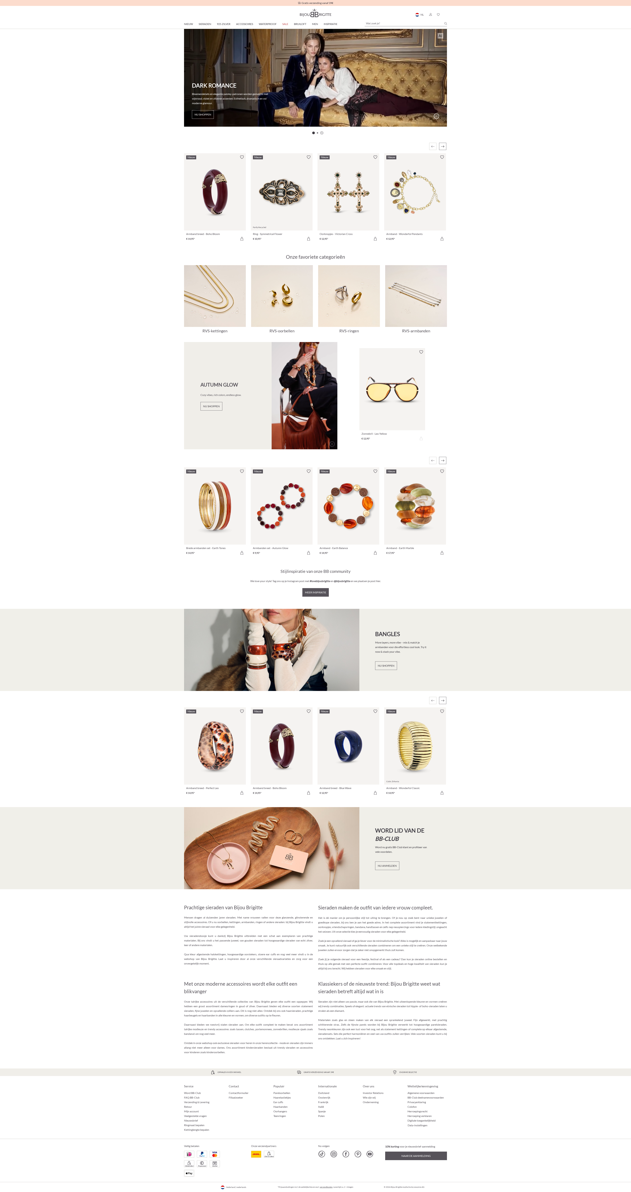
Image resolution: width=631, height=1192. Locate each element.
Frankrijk (323, 1102)
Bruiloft (300, 23)
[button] (430, 15)
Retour (188, 1106)
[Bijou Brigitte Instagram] (334, 1154)
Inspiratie (330, 23)
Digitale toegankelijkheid (422, 1120)
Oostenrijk (324, 1097)
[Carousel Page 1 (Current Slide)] (313, 133)
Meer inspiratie (315, 592)
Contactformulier (238, 1092)
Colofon (412, 1106)
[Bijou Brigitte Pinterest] (358, 1154)
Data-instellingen (417, 1125)
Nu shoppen (203, 114)
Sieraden (205, 23)
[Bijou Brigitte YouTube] (370, 1154)
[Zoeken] (446, 23)
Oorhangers (280, 1111)
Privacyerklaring (417, 1102)
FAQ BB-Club (191, 1097)
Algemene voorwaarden (421, 1092)
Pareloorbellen (281, 1092)
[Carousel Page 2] (317, 133)
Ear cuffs (278, 1102)
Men (315, 23)
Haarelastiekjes (282, 1097)
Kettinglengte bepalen (196, 1129)
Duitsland (323, 1092)
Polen (321, 1115)
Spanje (322, 1111)
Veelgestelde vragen (195, 1115)
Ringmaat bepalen (194, 1125)
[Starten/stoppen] (436, 116)
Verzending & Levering (196, 1102)
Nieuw (188, 23)
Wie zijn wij (369, 1097)
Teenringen (279, 1115)
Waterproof (268, 23)
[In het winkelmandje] (242, 239)
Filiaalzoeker (236, 1097)
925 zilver (223, 23)
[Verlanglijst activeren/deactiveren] (242, 157)
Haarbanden (280, 1106)
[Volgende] (442, 146)
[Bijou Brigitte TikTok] (322, 1154)
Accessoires (244, 23)
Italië (321, 1106)
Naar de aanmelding (416, 1155)
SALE (285, 23)
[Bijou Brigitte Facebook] (346, 1154)
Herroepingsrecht (418, 1111)
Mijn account (191, 1111)
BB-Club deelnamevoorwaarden (426, 1097)
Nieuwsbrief (191, 1120)
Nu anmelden (387, 865)
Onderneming (371, 1102)
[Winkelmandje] (446, 15)
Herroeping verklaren (420, 1115)
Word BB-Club (192, 1092)
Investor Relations (373, 1092)
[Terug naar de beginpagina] (315, 12)
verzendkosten (326, 1187)
